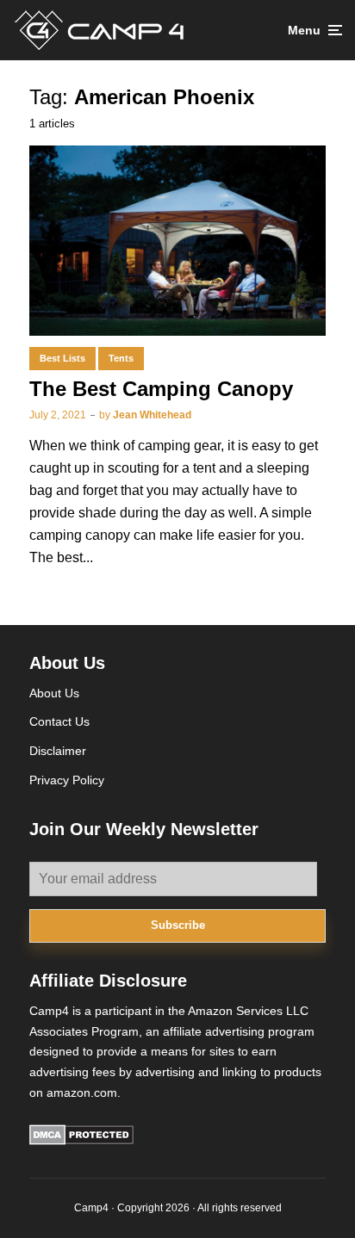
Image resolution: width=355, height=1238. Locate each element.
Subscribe (178, 925)
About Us (54, 693)
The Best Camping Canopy (161, 388)
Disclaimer (57, 751)
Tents (121, 358)
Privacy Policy (66, 780)
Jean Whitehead (152, 415)
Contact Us (59, 721)
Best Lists (62, 358)
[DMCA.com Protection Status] (81, 1141)
